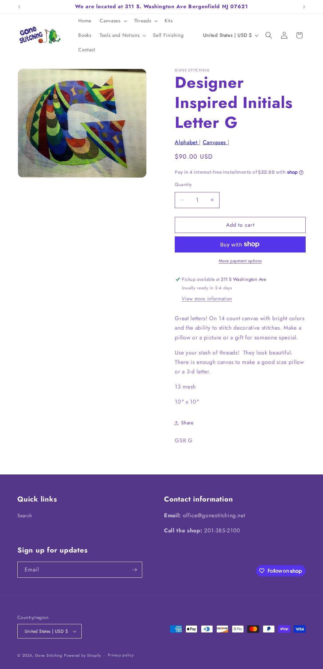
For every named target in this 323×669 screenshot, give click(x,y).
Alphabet (187, 142)
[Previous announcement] (19, 6)
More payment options (240, 261)
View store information (207, 298)
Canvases (215, 142)
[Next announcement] (304, 6)
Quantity (183, 184)
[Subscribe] (134, 570)
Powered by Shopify (82, 655)
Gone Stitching (48, 655)
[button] (113, 21)
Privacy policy (121, 655)
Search (24, 515)
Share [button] (187, 422)
